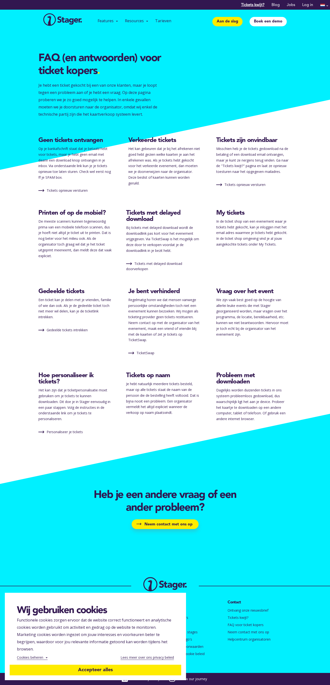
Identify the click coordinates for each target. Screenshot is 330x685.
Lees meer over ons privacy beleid (147, 657)
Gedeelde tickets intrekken (67, 330)
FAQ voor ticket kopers (246, 624)
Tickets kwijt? (253, 5)
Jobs (291, 5)
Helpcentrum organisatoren (249, 639)
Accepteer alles (95, 670)
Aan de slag (227, 21)
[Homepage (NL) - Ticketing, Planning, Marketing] (62, 20)
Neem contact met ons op (168, 524)
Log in (307, 5)
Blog (276, 5)
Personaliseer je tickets (64, 432)
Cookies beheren (30, 657)
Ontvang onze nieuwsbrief (248, 610)
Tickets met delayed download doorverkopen (154, 266)
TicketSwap (145, 353)
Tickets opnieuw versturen (67, 190)
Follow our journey (192, 679)
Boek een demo (268, 21)
